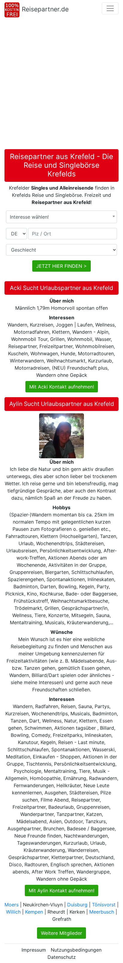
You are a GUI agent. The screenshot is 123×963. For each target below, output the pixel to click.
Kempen (34, 912)
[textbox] (61, 217)
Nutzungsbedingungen (76, 950)
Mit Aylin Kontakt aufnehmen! (61, 891)
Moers (11, 905)
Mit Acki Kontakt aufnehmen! (61, 387)
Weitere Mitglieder (61, 933)
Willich (13, 912)
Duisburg (77, 905)
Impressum (33, 950)
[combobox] (61, 217)
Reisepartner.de (45, 9)
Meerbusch (101, 912)
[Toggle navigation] (110, 8)
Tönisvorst (104, 905)
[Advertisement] (61, 84)
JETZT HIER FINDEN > (61, 266)
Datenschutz (61, 957)
